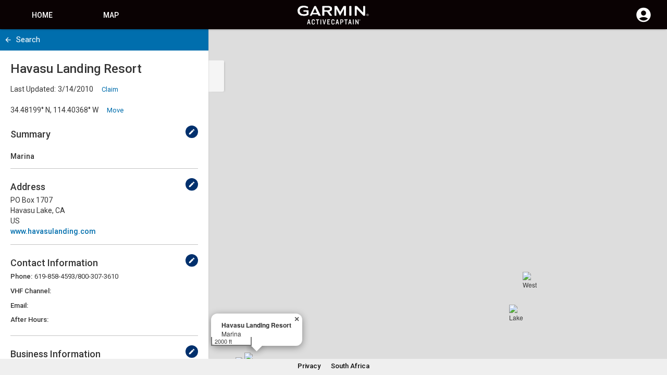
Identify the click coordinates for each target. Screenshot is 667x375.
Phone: (21, 276)
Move (115, 110)
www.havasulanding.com (53, 231)
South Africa (350, 366)
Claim (110, 89)
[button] (654, 327)
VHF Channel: (30, 291)
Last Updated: (33, 89)
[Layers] (649, 46)
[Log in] (643, 21)
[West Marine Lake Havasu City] (531, 280)
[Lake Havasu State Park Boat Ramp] (517, 313)
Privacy (309, 366)
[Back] (8, 40)
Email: (19, 305)
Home (42, 15)
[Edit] (192, 132)
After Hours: (29, 319)
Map (111, 15)
